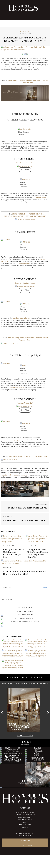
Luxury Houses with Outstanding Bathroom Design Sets (13, 553)
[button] (47, 712)
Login (44, 587)
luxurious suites (41, 197)
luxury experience (17, 440)
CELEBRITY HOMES (25, 819)
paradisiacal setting (17, 387)
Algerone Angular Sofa (25, 403)
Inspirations (25, 31)
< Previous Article (40, 504)
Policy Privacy (25, 825)
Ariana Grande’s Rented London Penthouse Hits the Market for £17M (24, 572)
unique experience (23, 263)
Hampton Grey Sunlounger (25, 283)
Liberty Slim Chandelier (25, 163)
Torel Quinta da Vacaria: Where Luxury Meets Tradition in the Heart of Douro (27, 509)
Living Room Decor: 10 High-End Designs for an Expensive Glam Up (37, 553)
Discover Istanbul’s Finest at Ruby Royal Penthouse (28, 456)
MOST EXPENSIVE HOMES (25, 812)
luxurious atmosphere (20, 318)
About (25, 822)
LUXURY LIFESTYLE (25, 817)
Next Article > (8, 517)
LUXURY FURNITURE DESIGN (25, 814)
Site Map (25, 827)
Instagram (24, 475)
